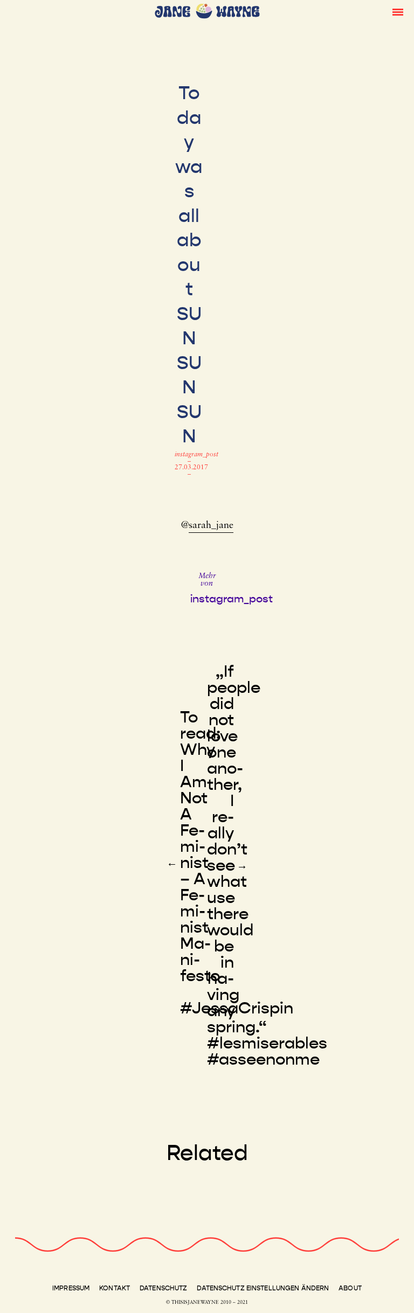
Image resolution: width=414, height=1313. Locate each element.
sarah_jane (211, 526)
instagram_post (196, 454)
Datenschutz (163, 1288)
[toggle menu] (398, 11)
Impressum (70, 1288)
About (350, 1288)
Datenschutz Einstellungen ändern (263, 1288)
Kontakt (114, 1288)
